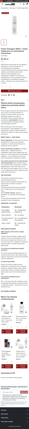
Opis (2, 100)
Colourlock (4, 55)
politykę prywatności (11, 399)
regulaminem (15, 395)
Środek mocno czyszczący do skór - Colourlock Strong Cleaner (21, 354)
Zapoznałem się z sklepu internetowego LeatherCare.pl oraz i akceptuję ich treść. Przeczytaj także (15, 397)
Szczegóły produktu (8, 291)
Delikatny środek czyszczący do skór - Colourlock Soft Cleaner (7, 319)
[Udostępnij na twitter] (11, 95)
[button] (20, 4)
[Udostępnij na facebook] (9, 95)
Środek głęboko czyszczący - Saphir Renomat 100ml (6, 354)
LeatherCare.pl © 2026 (14, 426)
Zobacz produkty (24, 1)
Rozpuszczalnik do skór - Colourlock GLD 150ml (21, 318)
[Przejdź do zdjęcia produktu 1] (4, 42)
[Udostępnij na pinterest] (14, 95)
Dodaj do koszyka (14, 91)
